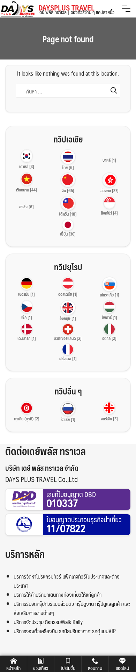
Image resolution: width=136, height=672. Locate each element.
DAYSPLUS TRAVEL (76, 9)
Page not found (68, 39)
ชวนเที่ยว (40, 668)
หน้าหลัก (13, 668)
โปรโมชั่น (68, 668)
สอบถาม (95, 668)
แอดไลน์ (122, 668)
